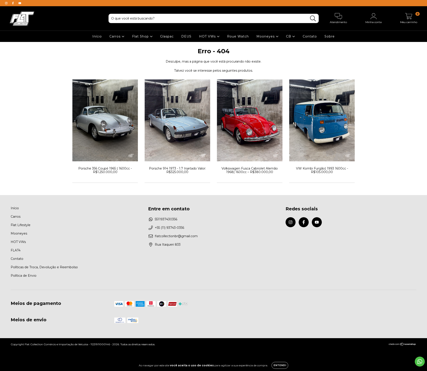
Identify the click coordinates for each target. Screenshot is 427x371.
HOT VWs (208, 36)
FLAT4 (15, 250)
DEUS (186, 36)
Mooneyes (266, 36)
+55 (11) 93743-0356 (169, 228)
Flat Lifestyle (20, 225)
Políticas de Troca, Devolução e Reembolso (44, 267)
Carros (115, 36)
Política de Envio (23, 276)
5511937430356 (166, 219)
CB (289, 36)
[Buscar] (313, 18)
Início (97, 36)
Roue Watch (238, 36)
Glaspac (167, 36)
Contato (310, 36)
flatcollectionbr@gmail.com (176, 236)
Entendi (280, 365)
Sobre (329, 36)
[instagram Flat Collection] (6, 3)
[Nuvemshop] (402, 344)
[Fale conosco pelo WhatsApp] (420, 362)
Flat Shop (141, 36)
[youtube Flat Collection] (20, 3)
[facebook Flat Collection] (13, 3)
